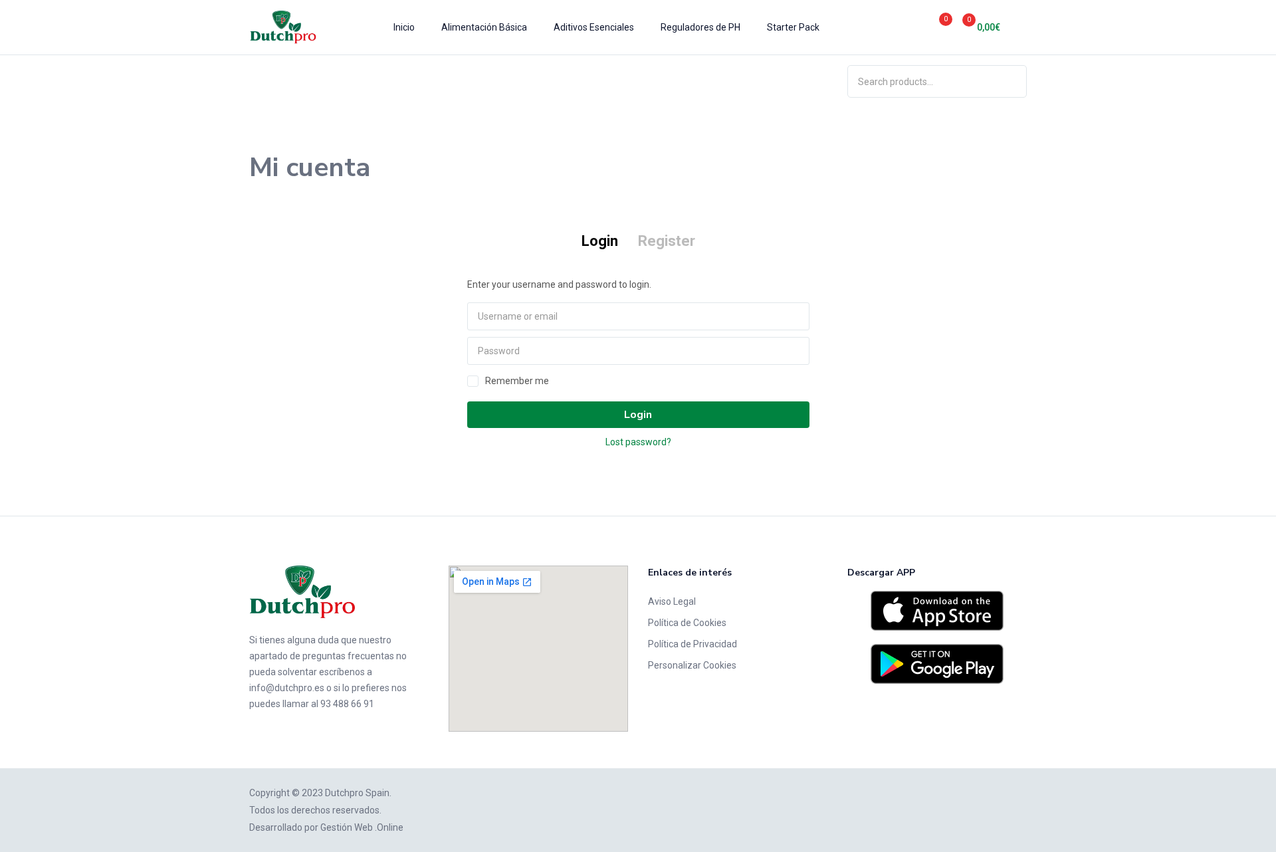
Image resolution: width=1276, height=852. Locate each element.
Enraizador (272, 81)
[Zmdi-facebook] (275, 733)
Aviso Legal (672, 601)
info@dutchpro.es (286, 688)
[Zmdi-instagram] (255, 733)
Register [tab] (666, 241)
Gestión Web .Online (361, 827)
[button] (976, 27)
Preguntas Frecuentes (570, 81)
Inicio (404, 27)
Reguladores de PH (700, 27)
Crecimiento (340, 81)
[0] (931, 27)
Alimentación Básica (484, 27)
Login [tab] (600, 241)
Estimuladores (474, 81)
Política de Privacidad (692, 644)
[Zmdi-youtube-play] (295, 733)
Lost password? (638, 442)
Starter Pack (793, 27)
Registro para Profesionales (695, 81)
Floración (405, 81)
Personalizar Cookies (692, 665)
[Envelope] (316, 733)
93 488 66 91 (347, 703)
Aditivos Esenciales (594, 27)
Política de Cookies (687, 622)
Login (638, 414)
